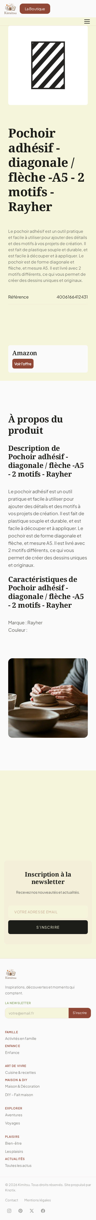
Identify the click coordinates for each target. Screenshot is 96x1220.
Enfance (12, 1052)
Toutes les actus (18, 1165)
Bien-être (13, 1143)
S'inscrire (80, 1013)
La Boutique (35, 8)
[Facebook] (43, 1211)
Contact (11, 1200)
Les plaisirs (14, 1151)
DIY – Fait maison (19, 1094)
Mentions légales (37, 1200)
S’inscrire (48, 927)
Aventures (13, 1114)
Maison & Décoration (22, 1086)
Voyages (12, 1123)
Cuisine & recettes (20, 1072)
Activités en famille (20, 1038)
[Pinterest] (20, 1211)
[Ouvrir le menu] (87, 21)
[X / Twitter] (32, 1211)
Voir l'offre (22, 363)
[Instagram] (9, 1211)
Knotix (10, 1190)
